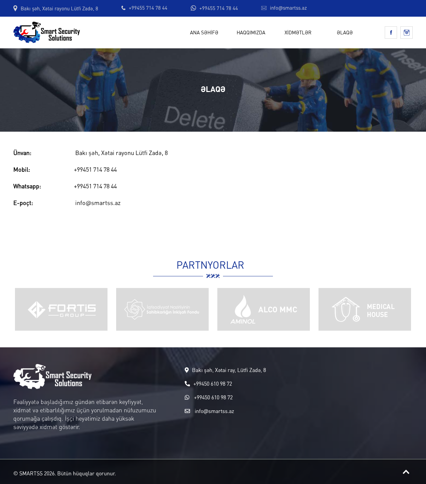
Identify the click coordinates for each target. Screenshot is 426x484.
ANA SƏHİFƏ (204, 32)
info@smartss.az (288, 7)
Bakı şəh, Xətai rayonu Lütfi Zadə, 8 (59, 8)
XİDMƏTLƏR (298, 32)
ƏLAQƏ (345, 32)
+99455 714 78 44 (148, 7)
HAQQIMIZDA (251, 32)
